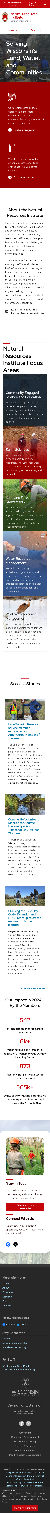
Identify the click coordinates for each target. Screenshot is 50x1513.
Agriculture (25, 1432)
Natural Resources (25, 1450)
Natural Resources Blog (15, 1343)
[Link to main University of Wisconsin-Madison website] (25, 1394)
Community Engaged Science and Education (23, 394)
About (5, 1287)
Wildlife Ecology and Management (21, 616)
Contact (7, 1338)
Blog (4, 1301)
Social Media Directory (14, 1347)
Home (5, 1283)
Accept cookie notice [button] (25, 1508)
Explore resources (24, 177)
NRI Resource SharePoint (15, 1366)
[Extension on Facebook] (22, 1425)
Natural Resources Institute (24, 16)
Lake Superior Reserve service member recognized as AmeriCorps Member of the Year (24, 731)
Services (7, 1296)
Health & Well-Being (25, 1441)
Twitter (24, 1324)
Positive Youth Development (25, 1454)
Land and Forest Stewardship (18, 499)
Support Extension (32, 4)
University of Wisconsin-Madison (12, 4)
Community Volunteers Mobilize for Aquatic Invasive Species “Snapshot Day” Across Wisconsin (23, 826)
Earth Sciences (17, 449)
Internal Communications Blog (18, 1369)
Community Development (25, 1437)
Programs (7, 1292)
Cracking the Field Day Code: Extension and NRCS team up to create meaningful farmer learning (24, 918)
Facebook (11, 1324)
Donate (6, 1305)
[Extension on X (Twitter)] (28, 1425)
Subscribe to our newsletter (25, 1207)
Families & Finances (25, 1446)
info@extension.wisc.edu (18, 1472)
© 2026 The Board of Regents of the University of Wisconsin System (25, 1476)
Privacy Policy (14, 1482)
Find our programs (24, 130)
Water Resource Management (18, 560)
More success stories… (33, 988)
